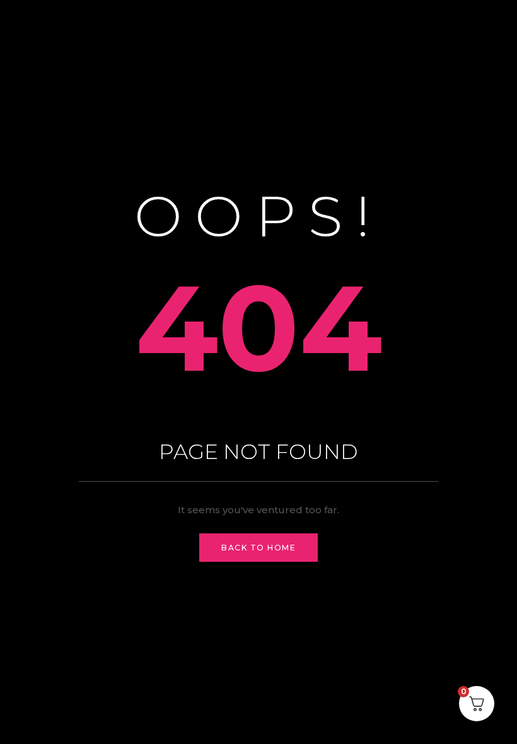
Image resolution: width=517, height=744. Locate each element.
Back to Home (258, 547)
